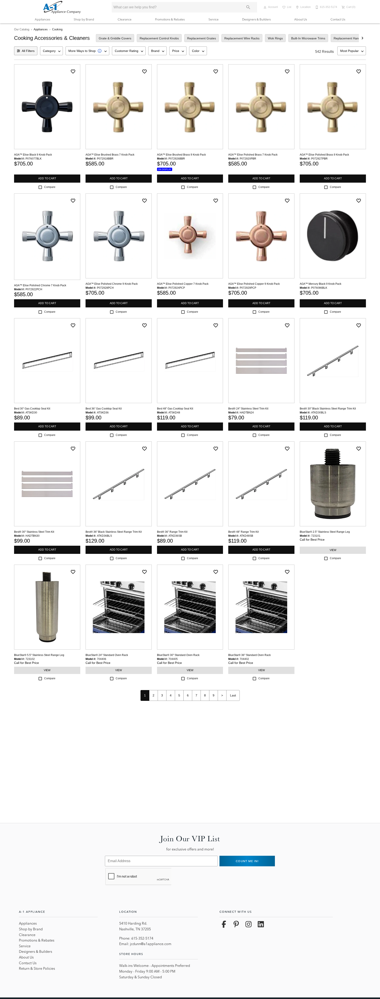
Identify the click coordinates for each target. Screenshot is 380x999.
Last (233, 695)
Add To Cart (47, 178)
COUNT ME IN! (247, 861)
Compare (49, 187)
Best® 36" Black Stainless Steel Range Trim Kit (114, 531)
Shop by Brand (84, 19)
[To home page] (62, 7)
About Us (300, 19)
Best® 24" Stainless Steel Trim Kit (248, 408)
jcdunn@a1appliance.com (150, 944)
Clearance (125, 19)
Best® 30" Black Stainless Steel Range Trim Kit (328, 408)
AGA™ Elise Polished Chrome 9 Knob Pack (112, 283)
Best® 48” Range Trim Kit (243, 531)
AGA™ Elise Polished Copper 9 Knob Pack (254, 283)
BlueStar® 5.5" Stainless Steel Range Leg (39, 655)
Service (213, 19)
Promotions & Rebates (170, 19)
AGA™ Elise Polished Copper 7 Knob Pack (182, 283)
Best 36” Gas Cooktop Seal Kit (104, 408)
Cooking (57, 29)
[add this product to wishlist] (73, 71)
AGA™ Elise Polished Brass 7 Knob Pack (253, 154)
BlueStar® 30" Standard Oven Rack (178, 655)
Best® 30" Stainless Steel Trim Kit (34, 531)
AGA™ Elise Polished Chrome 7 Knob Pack (40, 285)
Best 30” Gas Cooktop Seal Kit (32, 408)
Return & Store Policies (37, 968)
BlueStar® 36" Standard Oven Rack (249, 655)
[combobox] (51, 50)
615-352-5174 (142, 938)
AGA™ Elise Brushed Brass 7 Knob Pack (110, 154)
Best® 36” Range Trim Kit (172, 531)
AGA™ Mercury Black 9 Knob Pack (320, 283)
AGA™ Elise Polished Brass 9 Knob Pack (324, 154)
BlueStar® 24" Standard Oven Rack (107, 655)
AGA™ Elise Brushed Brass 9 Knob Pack (181, 154)
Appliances (42, 19)
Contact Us (338, 19)
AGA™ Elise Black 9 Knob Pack (33, 154)
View (333, 550)
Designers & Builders (256, 19)
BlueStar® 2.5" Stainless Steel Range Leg (325, 531)
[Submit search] (248, 7)
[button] (265, 7)
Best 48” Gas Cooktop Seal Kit (175, 408)
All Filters (28, 51)
